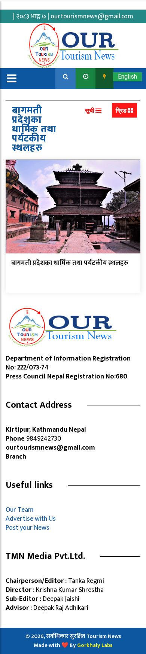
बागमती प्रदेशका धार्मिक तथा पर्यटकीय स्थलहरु (69, 263)
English (127, 76)
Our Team (21, 509)
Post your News (27, 527)
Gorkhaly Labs (94, 645)
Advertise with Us (31, 518)
